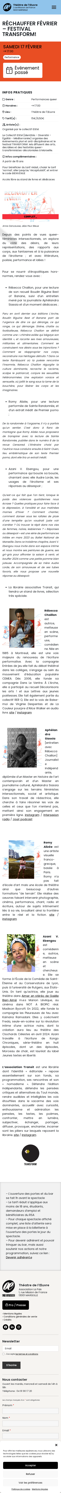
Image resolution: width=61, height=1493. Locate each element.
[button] (56, 1444)
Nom (6, 1418)
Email (6, 1430)
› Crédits (6, 1319)
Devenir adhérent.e (19, 1257)
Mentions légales (40, 1489)
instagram (24, 712)
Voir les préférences (30, 1482)
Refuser (30, 1474)
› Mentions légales (12, 1313)
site (11, 712)
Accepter (30, 1465)
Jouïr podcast (22, 819)
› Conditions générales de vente (19, 1316)
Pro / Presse (17, 1305)
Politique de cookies (21, 1489)
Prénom (8, 1405)
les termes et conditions (26, 1354)
